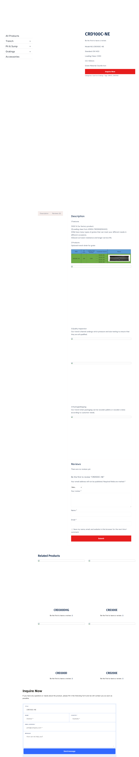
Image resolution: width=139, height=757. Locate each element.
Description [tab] (44, 213)
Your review (76, 491)
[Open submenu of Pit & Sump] (30, 45)
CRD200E (111, 673)
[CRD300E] (112, 561)
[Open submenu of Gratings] (30, 51)
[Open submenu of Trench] (30, 40)
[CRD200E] (112, 624)
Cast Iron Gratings (97, 75)
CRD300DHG (61, 610)
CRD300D (61, 673)
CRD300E (111, 610)
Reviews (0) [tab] (56, 213)
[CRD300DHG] (61, 561)
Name (74, 510)
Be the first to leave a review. (95, 40)
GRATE (110, 75)
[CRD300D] (61, 624)
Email (74, 520)
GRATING (115, 75)
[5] (59, 118)
